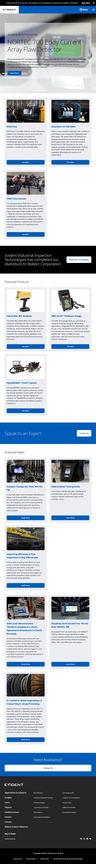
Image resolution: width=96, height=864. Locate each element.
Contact (8, 822)
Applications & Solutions (15, 792)
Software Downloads (68, 807)
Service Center (67, 803)
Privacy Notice (31, 859)
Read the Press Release (79, 259)
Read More (86, 3)
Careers (8, 817)
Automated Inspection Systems (43, 798)
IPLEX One (12, 126)
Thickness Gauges (39, 803)
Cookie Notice (44, 859)
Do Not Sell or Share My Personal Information (68, 859)
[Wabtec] (83, 9)
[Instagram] (84, 839)
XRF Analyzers (38, 812)
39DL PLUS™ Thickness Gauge (66, 316)
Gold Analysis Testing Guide (65, 486)
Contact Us (84, 433)
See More (25, 162)
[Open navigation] (93, 9)
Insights (8, 797)
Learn (7, 802)
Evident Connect (12, 812)
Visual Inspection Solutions (42, 817)
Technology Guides (68, 793)
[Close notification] (93, 3)
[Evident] (9, 9)
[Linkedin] (87, 839)
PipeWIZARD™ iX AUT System (22, 382)
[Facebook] (81, 839)
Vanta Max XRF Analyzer (19, 316)
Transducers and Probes (41, 807)
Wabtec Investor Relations (16, 826)
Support (8, 807)
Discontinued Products (69, 812)
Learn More (14, 73)
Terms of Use (17, 859)
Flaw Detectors (38, 793)
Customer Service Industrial (70, 798)
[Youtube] (90, 839)
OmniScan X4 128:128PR (63, 126)
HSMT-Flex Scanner (16, 198)
